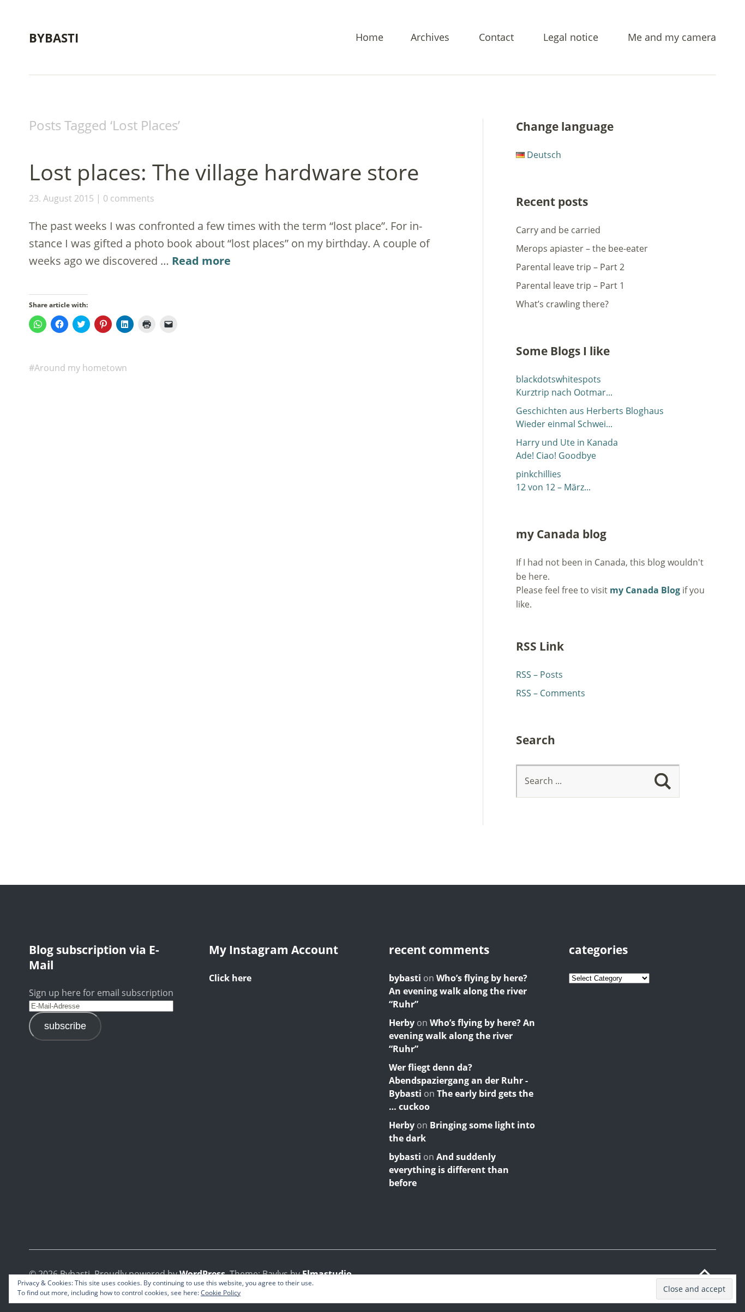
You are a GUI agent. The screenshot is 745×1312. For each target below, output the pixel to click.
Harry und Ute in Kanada (567, 442)
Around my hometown (80, 368)
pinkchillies (538, 474)
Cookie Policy (221, 1292)
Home (369, 38)
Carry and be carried (558, 230)
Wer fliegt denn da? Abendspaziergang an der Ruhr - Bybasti (458, 1080)
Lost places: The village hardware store (224, 172)
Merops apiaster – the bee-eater (582, 248)
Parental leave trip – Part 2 (570, 267)
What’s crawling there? (562, 304)
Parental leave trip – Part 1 (570, 285)
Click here (230, 978)
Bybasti (54, 37)
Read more (201, 260)
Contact (496, 38)
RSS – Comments (550, 693)
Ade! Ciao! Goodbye (556, 455)
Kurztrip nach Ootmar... (564, 392)
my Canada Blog (645, 590)
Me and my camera (672, 38)
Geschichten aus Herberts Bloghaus (590, 411)
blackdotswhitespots (558, 379)
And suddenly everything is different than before (449, 1170)
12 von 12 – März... (553, 487)
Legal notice (570, 38)
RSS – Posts (539, 675)
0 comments (128, 198)
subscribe (65, 1026)
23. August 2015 (61, 198)
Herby (401, 1023)
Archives (430, 38)
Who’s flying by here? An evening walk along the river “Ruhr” (458, 991)
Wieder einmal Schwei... (564, 424)
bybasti (405, 978)
